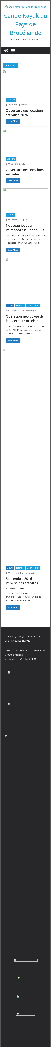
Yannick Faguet (31, 310)
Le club (10, 306)
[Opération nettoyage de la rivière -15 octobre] (25, 279)
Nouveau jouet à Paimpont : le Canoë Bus (25, 227)
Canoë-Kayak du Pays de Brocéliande (25, 24)
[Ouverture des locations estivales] (25, 141)
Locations (11, 100)
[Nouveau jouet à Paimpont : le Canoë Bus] (25, 199)
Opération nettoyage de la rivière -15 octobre (25, 318)
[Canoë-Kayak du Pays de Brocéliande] (6, 50)
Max (26, 220)
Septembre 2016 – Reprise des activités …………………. (22, 583)
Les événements (33, 306)
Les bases (10, 215)
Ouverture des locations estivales (25, 171)
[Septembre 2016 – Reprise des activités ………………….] (25, 456)
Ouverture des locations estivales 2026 (25, 112)
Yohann (24, 105)
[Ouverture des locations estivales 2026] (25, 82)
